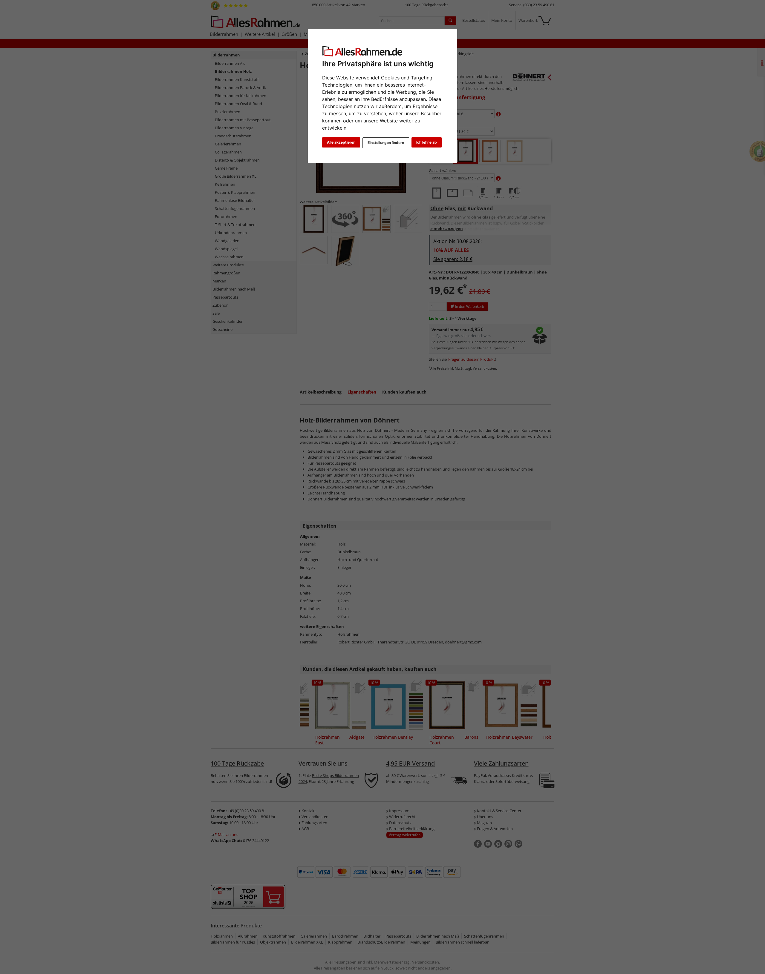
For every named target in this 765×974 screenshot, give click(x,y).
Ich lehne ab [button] (426, 142)
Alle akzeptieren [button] (341, 142)
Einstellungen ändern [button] (386, 142)
